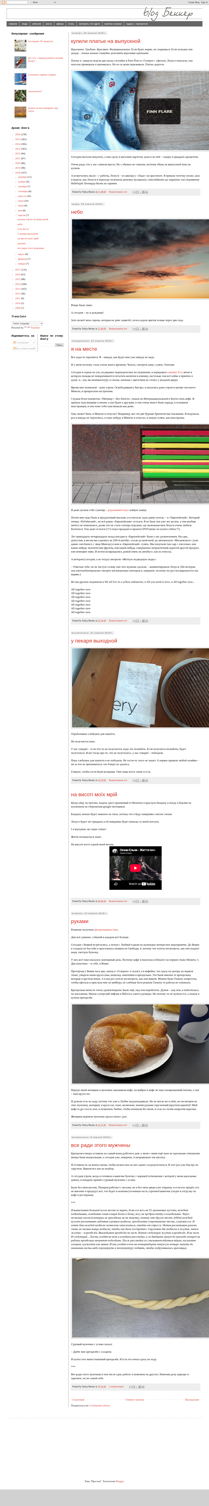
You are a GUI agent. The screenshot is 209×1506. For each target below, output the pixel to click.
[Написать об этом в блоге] (137, 192)
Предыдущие (192, 1399)
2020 (18, 163)
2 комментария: (117, 1386)
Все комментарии (25, 348)
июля (21, 201)
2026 (18, 134)
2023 (18, 148)
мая (20, 210)
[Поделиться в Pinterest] (146, 192)
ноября (22, 181)
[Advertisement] (38, 1446)
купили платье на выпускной (105, 41)
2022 (18, 153)
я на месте (84, 349)
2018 (18, 172)
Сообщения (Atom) (99, 1405)
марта (21, 254)
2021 (18, 158)
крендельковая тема (106, 929)
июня (21, 205)
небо (77, 212)
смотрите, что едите (89, 24)
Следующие (78, 1399)
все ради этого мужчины (100, 1145)
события (36, 24)
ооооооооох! (35, 91)
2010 (18, 303)
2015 (18, 279)
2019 (18, 168)
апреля (22, 215)
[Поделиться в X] (140, 192)
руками (79, 921)
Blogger (120, 1481)
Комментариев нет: (118, 192)
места (49, 24)
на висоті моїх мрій (94, 794)
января (22, 263)
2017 (18, 269)
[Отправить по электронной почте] (134, 192)
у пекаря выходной (94, 641)
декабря (22, 177)
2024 (18, 144)
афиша (60, 24)
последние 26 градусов (40, 41)
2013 (18, 289)
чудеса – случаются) (137, 24)
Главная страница (134, 1399)
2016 (18, 274)
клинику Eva (174, 372)
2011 (18, 298)
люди (24, 24)
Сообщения (22, 342)
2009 (18, 308)
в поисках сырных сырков (42, 74)
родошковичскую (118, 510)
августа (22, 196)
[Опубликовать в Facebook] (143, 192)
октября (22, 186)
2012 (18, 293)
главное (13, 24)
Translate (35, 327)
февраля (22, 259)
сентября (23, 191)
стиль (71, 24)
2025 (18, 139)
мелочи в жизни (112, 24)
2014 (18, 284)
